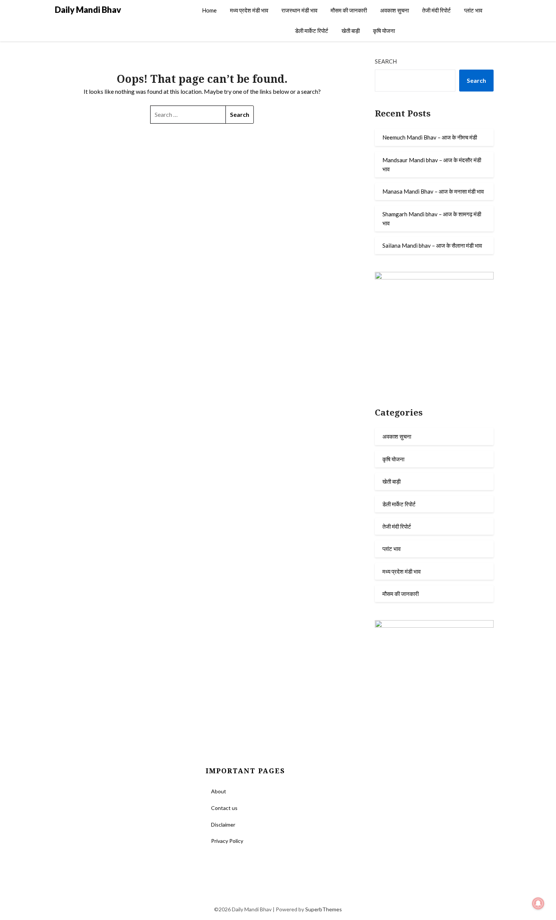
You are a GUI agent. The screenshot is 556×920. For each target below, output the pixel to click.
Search (386, 61)
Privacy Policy (227, 841)
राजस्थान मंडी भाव (299, 10)
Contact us (224, 808)
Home (209, 10)
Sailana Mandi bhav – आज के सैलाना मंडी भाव (432, 245)
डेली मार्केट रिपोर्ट (311, 30)
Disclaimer (223, 824)
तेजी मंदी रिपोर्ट (436, 10)
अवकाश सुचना (394, 10)
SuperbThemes (323, 909)
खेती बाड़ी (351, 30)
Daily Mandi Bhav (88, 10)
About (218, 791)
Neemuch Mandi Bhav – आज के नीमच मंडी (429, 137)
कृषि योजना (384, 30)
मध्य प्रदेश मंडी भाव (249, 10)
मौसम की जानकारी (349, 10)
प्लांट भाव (473, 10)
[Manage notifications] (538, 903)
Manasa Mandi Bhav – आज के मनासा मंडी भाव (433, 191)
